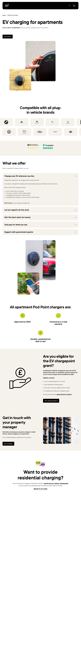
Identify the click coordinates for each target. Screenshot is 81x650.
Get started (7, 36)
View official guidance (51, 401)
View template (8, 443)
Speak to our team (40, 489)
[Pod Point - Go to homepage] (7, 5)
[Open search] (69, 6)
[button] (40, 176)
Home (4, 15)
